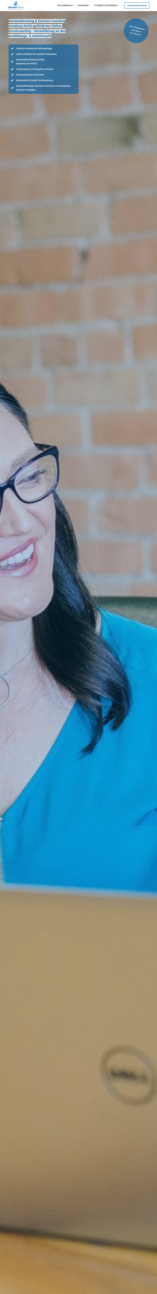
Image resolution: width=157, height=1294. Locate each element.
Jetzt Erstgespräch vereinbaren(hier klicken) (137, 30)
